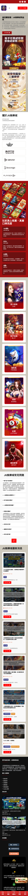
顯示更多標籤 (14, 854)
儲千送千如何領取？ (8, 481)
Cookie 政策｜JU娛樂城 (8, 740)
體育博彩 (5, 611)
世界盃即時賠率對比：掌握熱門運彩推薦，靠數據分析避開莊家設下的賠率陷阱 (13, 604)
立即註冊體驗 (6, 32)
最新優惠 (13, 713)
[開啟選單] (9, 8)
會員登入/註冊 (21, 8)
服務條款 (5, 785)
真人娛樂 (5, 645)
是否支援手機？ (7, 534)
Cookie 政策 (6, 789)
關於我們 (5, 778)
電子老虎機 (6, 679)
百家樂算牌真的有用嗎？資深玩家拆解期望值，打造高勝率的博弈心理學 (13, 638)
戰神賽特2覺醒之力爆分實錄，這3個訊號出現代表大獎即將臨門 (13, 673)
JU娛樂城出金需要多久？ (9, 495)
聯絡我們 (5, 781)
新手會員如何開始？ (8, 500)
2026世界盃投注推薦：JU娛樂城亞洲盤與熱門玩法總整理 (13, 570)
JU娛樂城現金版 (7, 713)
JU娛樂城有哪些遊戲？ (9, 505)
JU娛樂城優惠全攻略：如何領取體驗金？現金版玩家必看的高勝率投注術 (13, 707)
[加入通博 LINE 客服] (21, 880)
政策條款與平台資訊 (15, 746)
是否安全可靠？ (7, 524)
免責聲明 (5, 783)
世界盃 (5, 577)
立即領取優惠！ (14, 541)
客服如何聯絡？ (7, 511)
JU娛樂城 (14, 845)
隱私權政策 (5, 787)
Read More (7, 583)
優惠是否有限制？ (8, 529)
